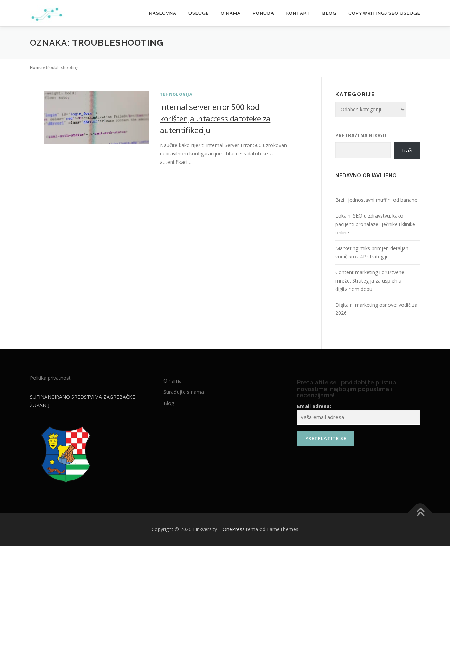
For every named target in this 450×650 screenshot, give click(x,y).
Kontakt (298, 13)
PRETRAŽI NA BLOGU (360, 135)
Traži (406, 150)
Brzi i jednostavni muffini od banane (376, 200)
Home (36, 68)
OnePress (234, 529)
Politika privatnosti (51, 377)
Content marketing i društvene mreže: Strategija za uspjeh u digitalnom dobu (369, 280)
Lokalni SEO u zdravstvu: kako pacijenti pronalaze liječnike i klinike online (375, 224)
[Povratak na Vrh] (420, 512)
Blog (329, 13)
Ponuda (263, 13)
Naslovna (162, 13)
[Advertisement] (225, 598)
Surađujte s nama (183, 392)
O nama (231, 13)
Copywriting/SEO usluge (384, 13)
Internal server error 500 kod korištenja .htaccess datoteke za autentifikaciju (215, 118)
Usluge (198, 13)
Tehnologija (176, 94)
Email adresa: (314, 406)
